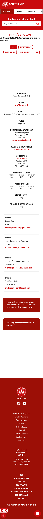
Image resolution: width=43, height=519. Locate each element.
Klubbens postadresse (21, 130)
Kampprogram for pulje (29, 52)
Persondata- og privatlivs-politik (21, 505)
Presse (21, 424)
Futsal (21, 498)
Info (13, 47)
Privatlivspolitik (21, 434)
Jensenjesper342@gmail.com (18, 228)
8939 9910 (27, 307)
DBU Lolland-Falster (21, 492)
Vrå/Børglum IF (21, 105)
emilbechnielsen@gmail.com (17, 288)
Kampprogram (25, 47)
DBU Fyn (21, 482)
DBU (21, 475)
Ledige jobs (21, 430)
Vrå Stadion (21, 159)
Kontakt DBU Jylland (21, 414)
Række (21, 112)
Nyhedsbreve (21, 427)
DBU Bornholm (21, 478)
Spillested (21, 156)
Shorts (21, 175)
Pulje (21, 121)
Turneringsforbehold (21, 204)
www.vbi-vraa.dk (21, 149)
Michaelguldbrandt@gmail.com (18, 268)
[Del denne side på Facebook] (2, 511)
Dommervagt (21, 420)
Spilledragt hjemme (21, 173)
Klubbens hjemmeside (21, 147)
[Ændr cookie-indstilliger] (3, 515)
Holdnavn (21, 93)
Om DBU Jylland (21, 417)
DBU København (21, 488)
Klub (21, 103)
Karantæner (10, 52)
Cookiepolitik (21, 437)
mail (11, 307)
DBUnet (21, 440)
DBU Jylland (22, 485)
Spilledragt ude (21, 184)
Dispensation (21, 195)
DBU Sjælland (21, 495)
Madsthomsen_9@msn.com (17, 248)
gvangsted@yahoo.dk (21, 140)
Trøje (11, 175)
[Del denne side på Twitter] (5, 511)
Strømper (31, 175)
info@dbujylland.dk (21, 462)
